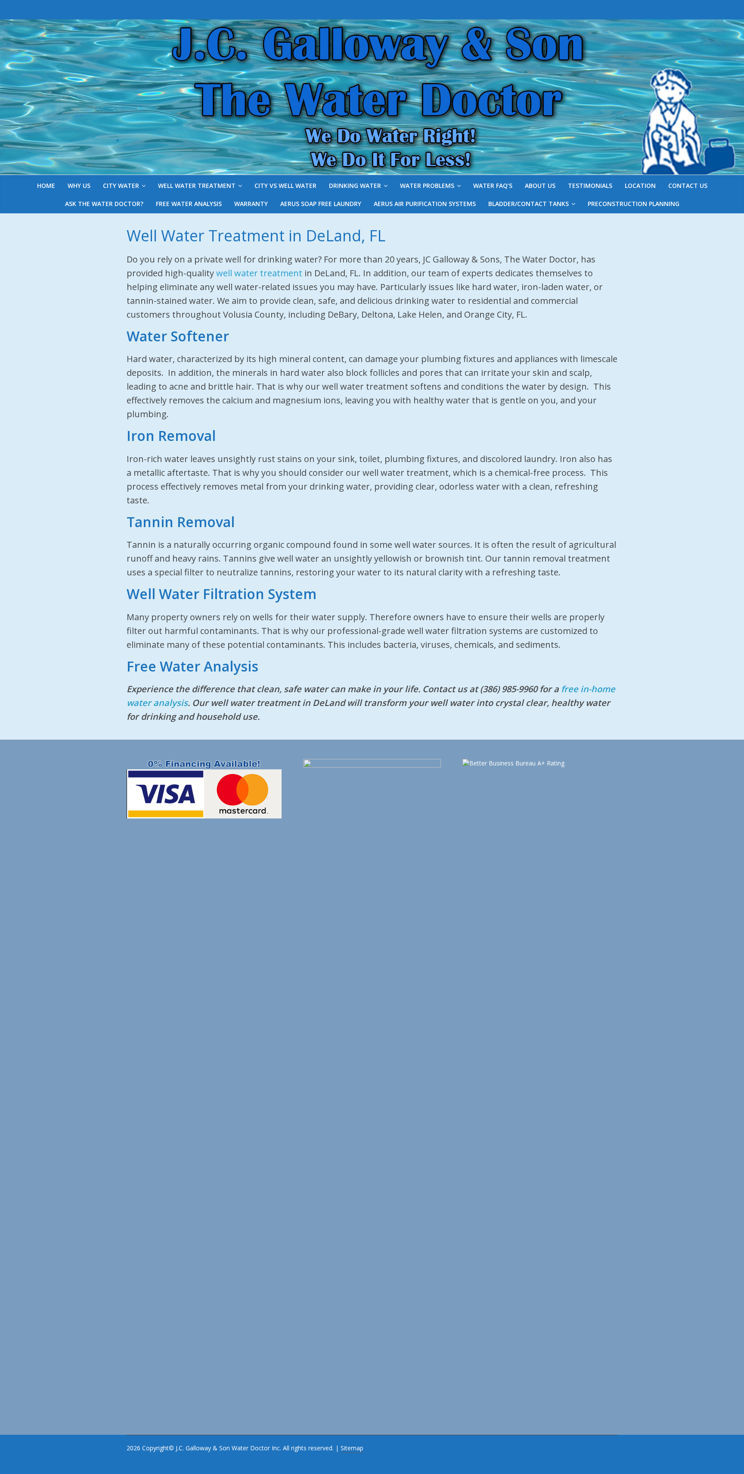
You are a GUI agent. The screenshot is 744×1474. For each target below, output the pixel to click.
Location (640, 185)
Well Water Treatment (197, 185)
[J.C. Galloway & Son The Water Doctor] (372, 26)
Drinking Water (355, 185)
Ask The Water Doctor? (104, 204)
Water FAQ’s (492, 185)
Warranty (251, 204)
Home (46, 185)
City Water (121, 185)
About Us (540, 185)
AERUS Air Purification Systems (425, 204)
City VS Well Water (285, 185)
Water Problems (427, 185)
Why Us (79, 185)
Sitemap (352, 1448)
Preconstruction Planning (633, 204)
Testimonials (590, 185)
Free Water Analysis (189, 204)
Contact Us (687, 185)
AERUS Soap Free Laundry (320, 204)
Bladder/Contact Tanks (528, 204)
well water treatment (259, 273)
